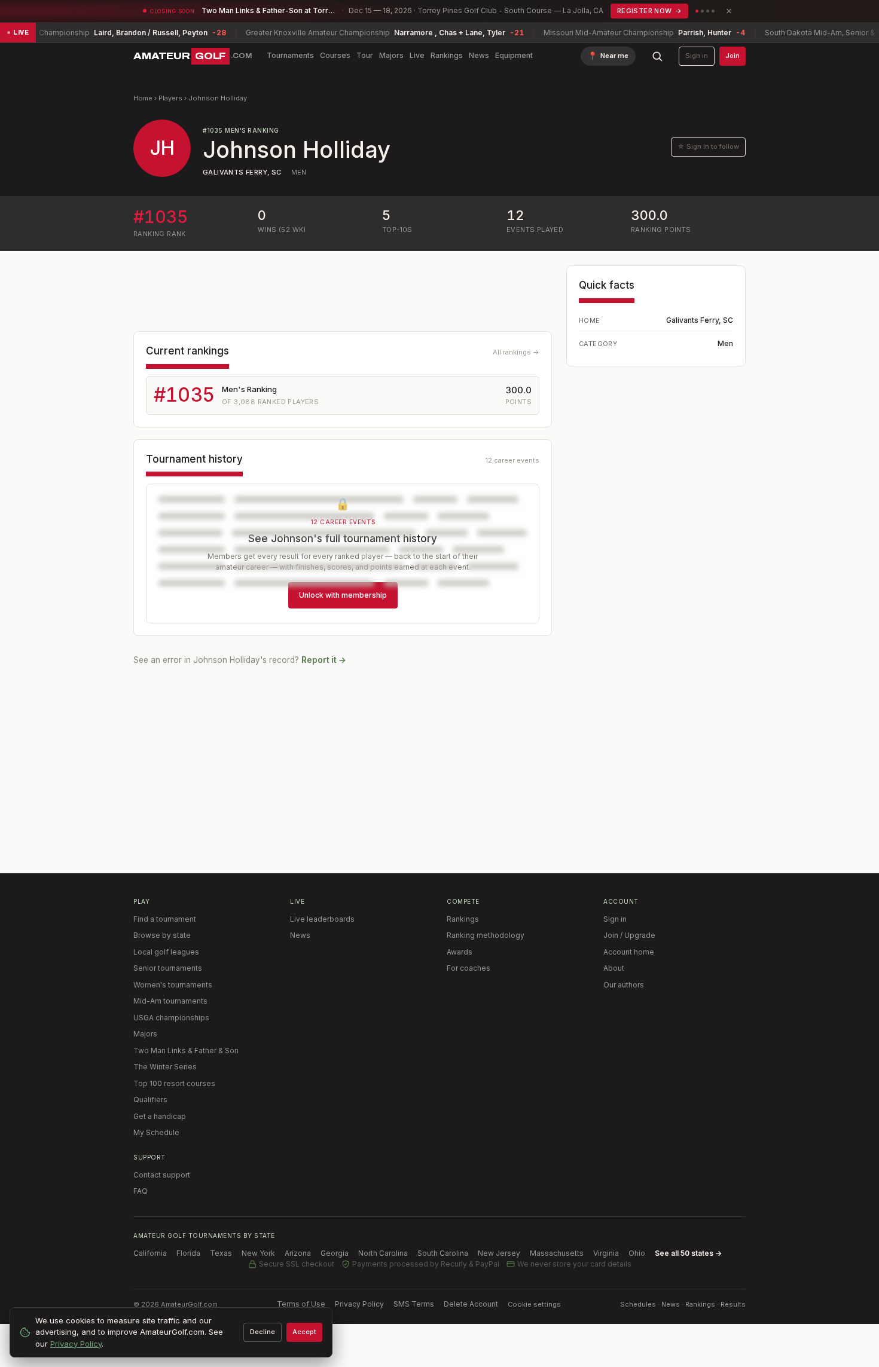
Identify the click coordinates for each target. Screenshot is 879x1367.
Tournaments (290, 55)
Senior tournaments (167, 968)
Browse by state (162, 935)
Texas (221, 1253)
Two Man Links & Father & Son (186, 1050)
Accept (304, 1332)
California (150, 1253)
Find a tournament (164, 919)
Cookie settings (534, 1304)
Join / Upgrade (629, 935)
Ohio (636, 1253)
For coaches (468, 968)
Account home (628, 951)
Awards (459, 951)
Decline (262, 1332)
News (479, 55)
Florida (188, 1253)
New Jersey (499, 1253)
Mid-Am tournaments (170, 1000)
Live (417, 55)
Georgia (335, 1253)
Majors (391, 55)
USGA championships (171, 1017)
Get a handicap (159, 1116)
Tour (364, 55)
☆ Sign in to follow (708, 146)
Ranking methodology (485, 935)
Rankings (447, 55)
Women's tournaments (172, 984)
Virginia (606, 1253)
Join (732, 55)
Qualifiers (150, 1099)
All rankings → (516, 352)
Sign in (696, 55)
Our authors (623, 984)
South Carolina (442, 1253)
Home (142, 98)
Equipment (514, 55)
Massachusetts (557, 1253)
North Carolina (383, 1253)
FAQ (140, 1190)
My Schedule (156, 1132)
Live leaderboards (322, 919)
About (613, 968)
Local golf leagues (166, 951)
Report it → (323, 660)
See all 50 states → (688, 1253)
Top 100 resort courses (174, 1083)
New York (258, 1253)
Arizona (298, 1253)
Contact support (161, 1174)
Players (170, 98)
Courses (335, 55)
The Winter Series (165, 1066)
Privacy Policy (359, 1303)
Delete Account (471, 1303)
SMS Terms (413, 1303)
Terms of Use (301, 1303)
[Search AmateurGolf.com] (657, 56)
